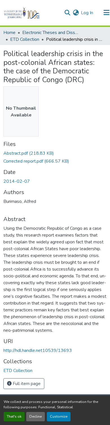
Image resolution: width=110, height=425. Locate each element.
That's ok (14, 416)
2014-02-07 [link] (16, 181)
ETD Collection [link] (24, 39)
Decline (35, 416)
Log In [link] (87, 13)
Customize (58, 416)
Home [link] (9, 32)
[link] (55, 153)
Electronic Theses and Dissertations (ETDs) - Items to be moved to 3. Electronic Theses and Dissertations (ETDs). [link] (50, 32)
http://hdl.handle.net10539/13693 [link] (37, 350)
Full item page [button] (26, 384)
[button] (31, 13)
